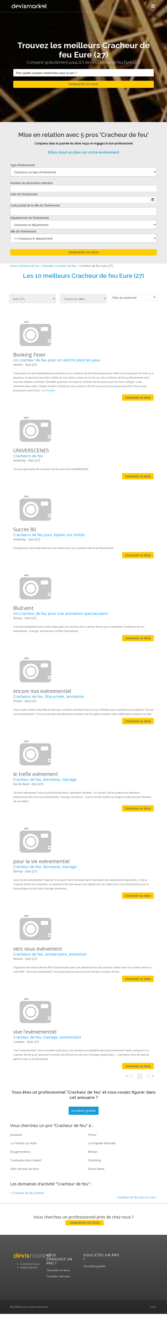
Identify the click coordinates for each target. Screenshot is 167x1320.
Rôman (92, 1152)
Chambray (94, 1160)
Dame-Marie (96, 1169)
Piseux (92, 1135)
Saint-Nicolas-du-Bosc (25, 1169)
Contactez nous (30, 1264)
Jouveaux (16, 1135)
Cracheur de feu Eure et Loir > (137, 1197)
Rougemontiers (20, 1152)
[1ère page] (127, 1076)
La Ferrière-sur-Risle (23, 1143)
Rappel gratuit (29, 1267)
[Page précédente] (131, 1076)
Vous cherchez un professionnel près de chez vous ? (83, 1219)
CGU (153, 1307)
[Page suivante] (148, 1076)
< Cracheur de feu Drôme (27, 1193)
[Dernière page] (152, 1076)
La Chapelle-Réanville (102, 1143)
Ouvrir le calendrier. (152, 199)
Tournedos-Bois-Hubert (26, 1160)
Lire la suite (48, 390)
